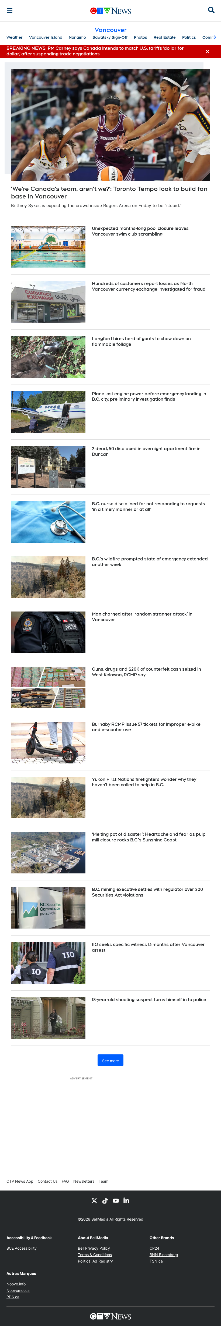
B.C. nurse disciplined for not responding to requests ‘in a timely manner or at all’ (148, 506)
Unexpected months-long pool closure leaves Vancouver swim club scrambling (140, 231)
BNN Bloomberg (164, 1254)
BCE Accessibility (21, 1248)
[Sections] (9, 10)
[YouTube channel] (116, 1200)
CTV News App (19, 1181)
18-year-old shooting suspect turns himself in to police (149, 999)
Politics (189, 37)
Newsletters (83, 1181)
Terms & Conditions (95, 1254)
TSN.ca (156, 1261)
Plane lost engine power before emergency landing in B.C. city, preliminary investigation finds (149, 396)
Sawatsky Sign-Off (109, 37)
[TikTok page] (105, 1200)
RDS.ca (12, 1297)
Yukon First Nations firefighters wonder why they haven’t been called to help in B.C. (144, 782)
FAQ (65, 1181)
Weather (14, 37)
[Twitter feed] (94, 1200)
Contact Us (47, 1181)
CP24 (154, 1248)
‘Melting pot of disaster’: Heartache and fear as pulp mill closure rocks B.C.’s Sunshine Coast (149, 837)
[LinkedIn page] (126, 1200)
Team (103, 1181)
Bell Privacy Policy (94, 1248)
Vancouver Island (45, 37)
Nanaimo (77, 37)
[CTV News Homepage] (110, 11)
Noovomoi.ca (18, 1290)
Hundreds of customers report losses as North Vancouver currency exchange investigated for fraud (149, 286)
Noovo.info (16, 1284)
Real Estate (165, 37)
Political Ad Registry (95, 1261)
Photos (140, 37)
